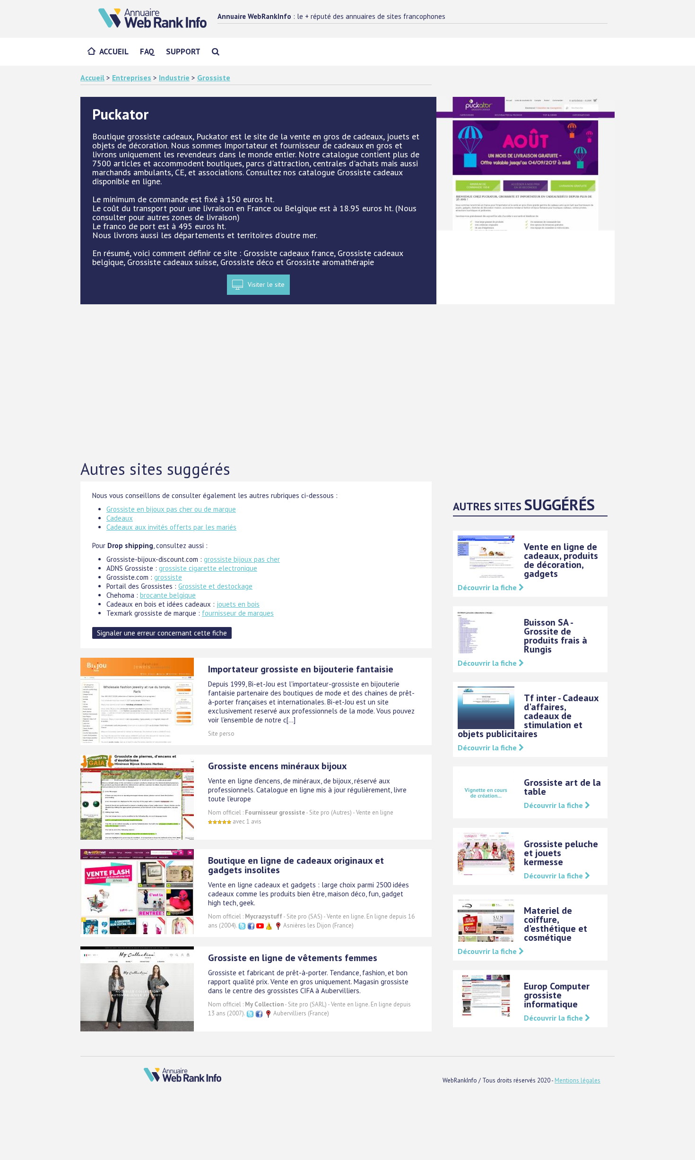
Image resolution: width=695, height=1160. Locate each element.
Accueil (114, 51)
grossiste (168, 577)
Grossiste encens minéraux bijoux (277, 766)
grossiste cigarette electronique (208, 568)
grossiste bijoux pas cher (242, 559)
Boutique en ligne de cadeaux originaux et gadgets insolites (296, 865)
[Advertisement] (347, 383)
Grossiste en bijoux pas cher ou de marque (171, 509)
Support (183, 51)
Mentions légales (577, 1080)
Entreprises (131, 77)
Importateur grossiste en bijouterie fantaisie (300, 669)
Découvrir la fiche (488, 587)
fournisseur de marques (238, 613)
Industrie (174, 77)
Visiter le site (266, 284)
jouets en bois (238, 604)
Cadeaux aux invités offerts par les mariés (171, 527)
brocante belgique (168, 595)
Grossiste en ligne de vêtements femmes (292, 958)
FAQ (147, 51)
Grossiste (213, 77)
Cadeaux (119, 518)
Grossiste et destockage (215, 586)
